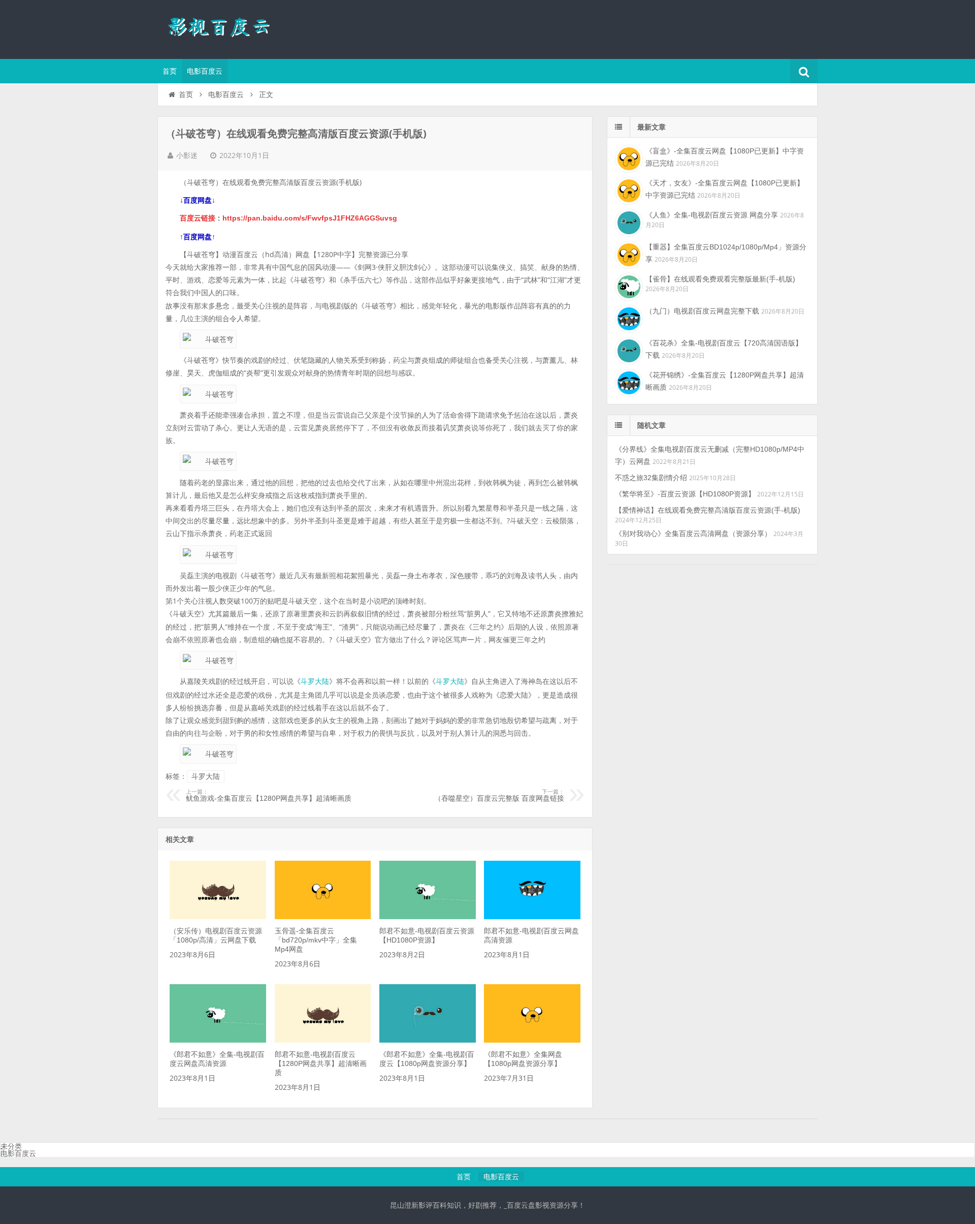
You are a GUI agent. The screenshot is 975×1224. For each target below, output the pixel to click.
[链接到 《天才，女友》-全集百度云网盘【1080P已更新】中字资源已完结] (627, 189)
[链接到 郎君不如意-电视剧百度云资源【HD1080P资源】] (427, 917)
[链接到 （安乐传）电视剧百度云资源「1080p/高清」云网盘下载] (218, 917)
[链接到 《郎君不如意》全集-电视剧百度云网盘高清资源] (218, 1040)
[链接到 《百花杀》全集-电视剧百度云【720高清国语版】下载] (627, 349)
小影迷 (187, 155)
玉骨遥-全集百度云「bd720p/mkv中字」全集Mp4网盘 (316, 940)
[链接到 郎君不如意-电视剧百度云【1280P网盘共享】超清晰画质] (323, 1040)
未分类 (11, 1146)
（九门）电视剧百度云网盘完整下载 (702, 311)
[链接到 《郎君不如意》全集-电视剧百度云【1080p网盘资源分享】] (427, 1040)
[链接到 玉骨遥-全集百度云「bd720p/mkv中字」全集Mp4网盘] (323, 917)
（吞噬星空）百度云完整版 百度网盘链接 (499, 795)
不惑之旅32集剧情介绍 (651, 478)
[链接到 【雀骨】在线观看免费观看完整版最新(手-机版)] (627, 285)
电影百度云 (204, 71)
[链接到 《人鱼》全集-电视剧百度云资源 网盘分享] (627, 221)
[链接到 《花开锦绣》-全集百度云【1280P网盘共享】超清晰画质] (627, 381)
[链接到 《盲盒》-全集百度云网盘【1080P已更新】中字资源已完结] (627, 157)
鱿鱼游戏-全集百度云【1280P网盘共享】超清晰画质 (268, 795)
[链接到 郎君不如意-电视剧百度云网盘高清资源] (532, 917)
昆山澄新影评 (223, 28)
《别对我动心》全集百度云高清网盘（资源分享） (693, 533)
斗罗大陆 (315, 681)
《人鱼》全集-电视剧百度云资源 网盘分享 (711, 215)
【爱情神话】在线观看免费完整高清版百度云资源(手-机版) (707, 510)
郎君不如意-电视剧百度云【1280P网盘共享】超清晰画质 (321, 1063)
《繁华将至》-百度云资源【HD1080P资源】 (685, 494)
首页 (169, 71)
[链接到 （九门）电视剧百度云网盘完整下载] (627, 317)
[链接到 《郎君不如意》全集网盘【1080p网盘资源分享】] (532, 1040)
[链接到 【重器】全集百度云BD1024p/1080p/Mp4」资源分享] (627, 253)
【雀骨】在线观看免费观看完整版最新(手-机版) (720, 279)
